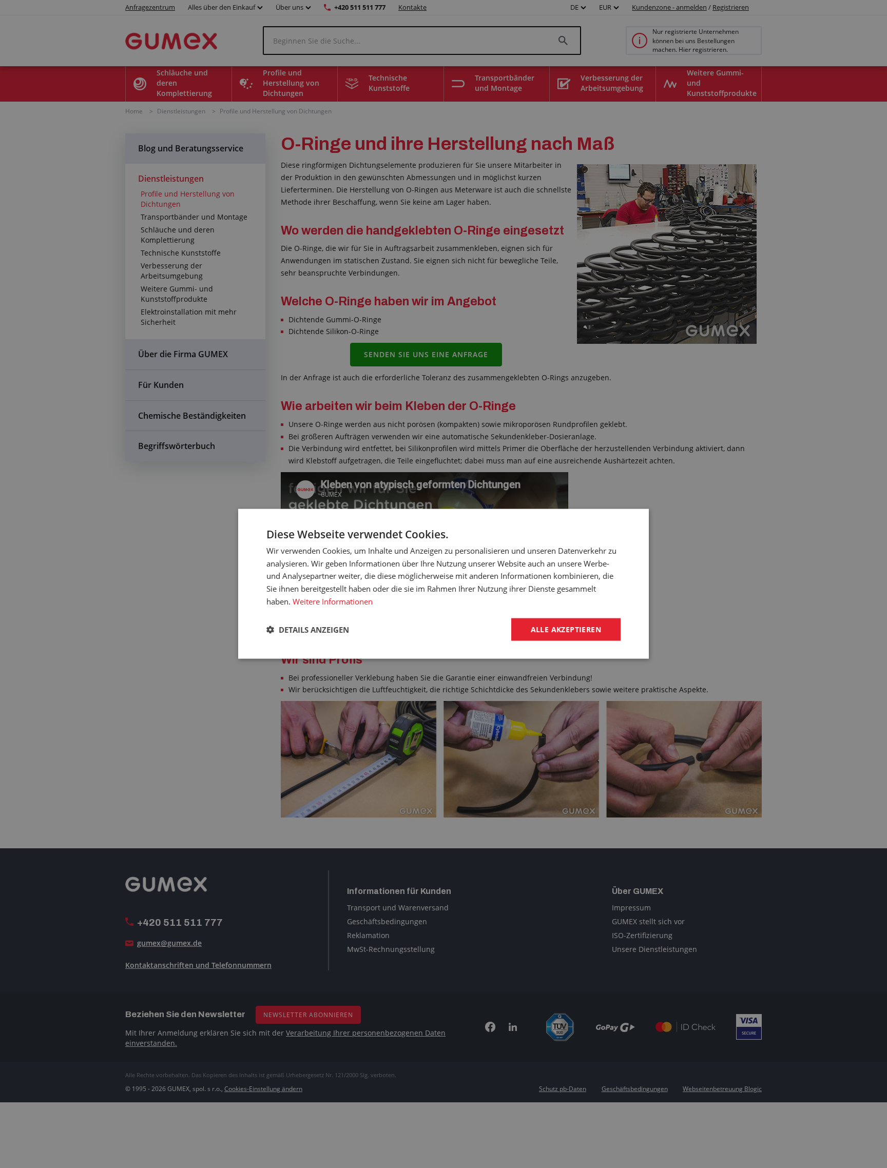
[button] (307, 629)
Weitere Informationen (333, 601)
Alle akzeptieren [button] (566, 629)
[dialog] (443, 584)
